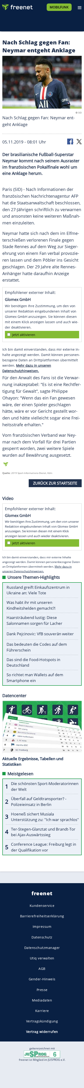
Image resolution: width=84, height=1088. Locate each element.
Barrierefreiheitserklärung (42, 916)
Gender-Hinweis (42, 979)
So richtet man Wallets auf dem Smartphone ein (35, 677)
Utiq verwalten (42, 958)
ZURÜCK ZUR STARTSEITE (55, 483)
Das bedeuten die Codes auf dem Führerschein (37, 647)
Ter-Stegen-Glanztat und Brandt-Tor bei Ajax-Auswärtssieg (43, 832)
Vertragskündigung (42, 1021)
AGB (42, 968)
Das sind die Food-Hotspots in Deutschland (33, 662)
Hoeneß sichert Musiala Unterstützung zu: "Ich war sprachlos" (45, 816)
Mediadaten (42, 1000)
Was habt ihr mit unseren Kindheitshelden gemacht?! (31, 605)
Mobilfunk (59, 7)
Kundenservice (42, 905)
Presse (42, 990)
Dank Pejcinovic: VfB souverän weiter (40, 633)
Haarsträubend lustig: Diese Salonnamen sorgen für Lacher (34, 620)
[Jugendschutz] (42, 1054)
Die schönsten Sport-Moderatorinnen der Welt (44, 786)
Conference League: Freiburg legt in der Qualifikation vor (43, 847)
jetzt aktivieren (23, 335)
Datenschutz (42, 937)
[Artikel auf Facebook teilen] (70, 141)
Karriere (42, 1010)
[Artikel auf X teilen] (79, 141)
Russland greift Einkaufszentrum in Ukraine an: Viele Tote (38, 590)
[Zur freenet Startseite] (17, 6)
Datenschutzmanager (42, 947)
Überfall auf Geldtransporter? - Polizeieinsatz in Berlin (38, 801)
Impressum (42, 927)
